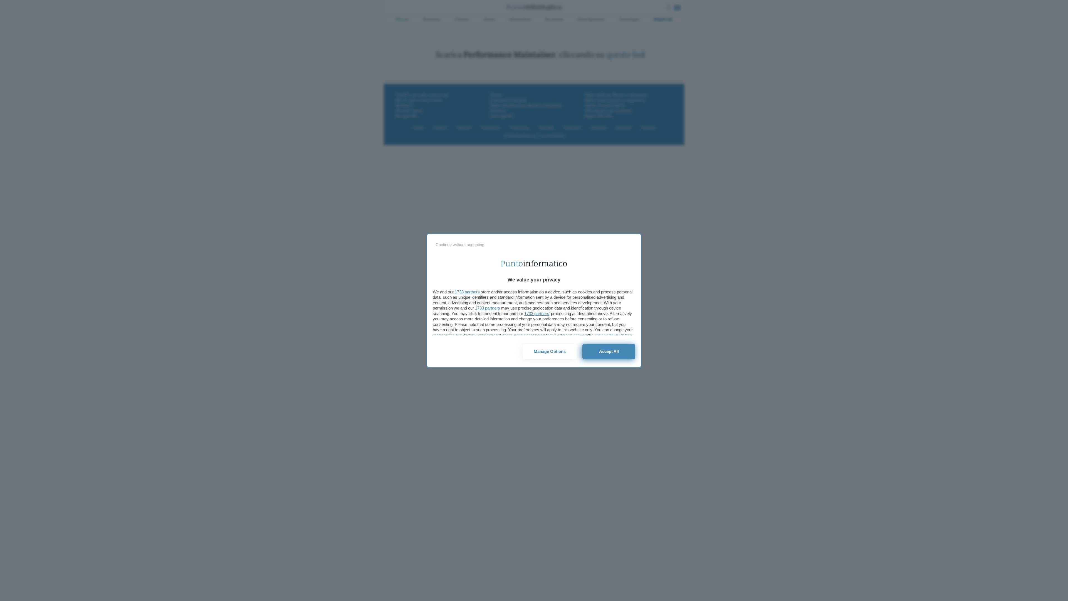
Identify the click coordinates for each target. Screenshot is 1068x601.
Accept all (609, 351)
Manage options (550, 351)
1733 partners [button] (467, 292)
